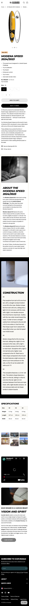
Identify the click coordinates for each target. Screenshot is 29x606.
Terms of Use (20, 572)
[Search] (23, 2)
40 (4, 89)
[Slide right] (16, 47)
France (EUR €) (7, 588)
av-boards (8, 602)
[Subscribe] (26, 568)
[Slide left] (12, 47)
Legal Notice (23, 599)
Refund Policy (14, 599)
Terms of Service (14, 596)
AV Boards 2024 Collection (13, 7)
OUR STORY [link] (8, 540)
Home (2, 7)
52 (17, 90)
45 (11, 90)
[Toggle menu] (1, 2)
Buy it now (14, 105)
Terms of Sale (4, 596)
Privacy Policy (5, 599)
